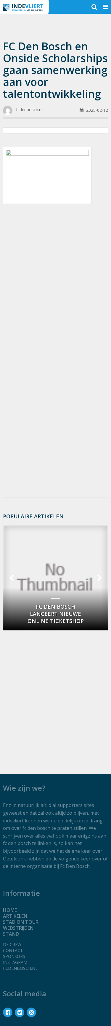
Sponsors (14, 956)
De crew (12, 944)
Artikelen (15, 916)
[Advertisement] (55, 270)
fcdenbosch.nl (20, 968)
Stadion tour (20, 922)
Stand (11, 934)
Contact (13, 950)
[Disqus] (55, 413)
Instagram (15, 962)
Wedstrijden (18, 928)
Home (10, 910)
